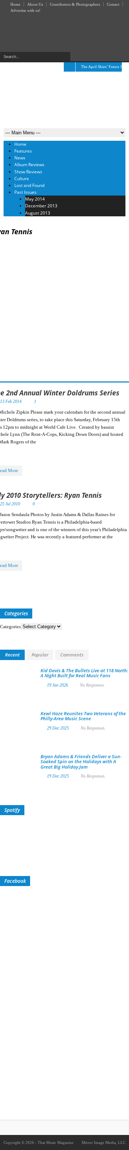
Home (15, 4)
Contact (113, 4)
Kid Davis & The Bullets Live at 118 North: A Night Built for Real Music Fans (84, 673)
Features (23, 151)
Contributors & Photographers (75, 4)
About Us (35, 4)
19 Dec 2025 (58, 776)
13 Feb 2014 (11, 401)
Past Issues (25, 192)
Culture (21, 178)
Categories (10, 626)
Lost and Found (29, 185)
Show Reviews (28, 172)
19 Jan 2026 (57, 685)
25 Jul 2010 (10, 503)
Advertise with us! (25, 10)
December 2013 (41, 206)
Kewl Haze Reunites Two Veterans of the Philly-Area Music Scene (83, 716)
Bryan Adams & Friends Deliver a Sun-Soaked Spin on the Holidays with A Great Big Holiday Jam (80, 761)
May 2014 (35, 199)
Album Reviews (29, 165)
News (19, 158)
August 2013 (37, 213)
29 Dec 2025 (58, 728)
